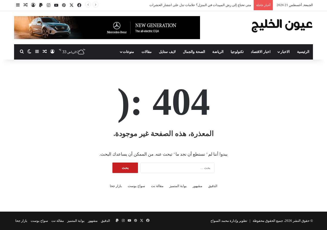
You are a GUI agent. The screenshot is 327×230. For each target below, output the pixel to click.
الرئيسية (303, 52)
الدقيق (212, 186)
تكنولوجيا (237, 52)
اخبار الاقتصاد (261, 52)
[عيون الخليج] (282, 25)
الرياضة (218, 52)
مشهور (197, 186)
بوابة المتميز (178, 186)
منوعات (128, 52)
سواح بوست (136, 186)
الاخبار (285, 52)
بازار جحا (116, 186)
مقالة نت (157, 186)
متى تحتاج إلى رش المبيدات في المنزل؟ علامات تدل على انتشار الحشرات (200, 5)
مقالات (147, 52)
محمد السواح (220, 221)
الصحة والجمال (194, 52)
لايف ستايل (167, 52)
